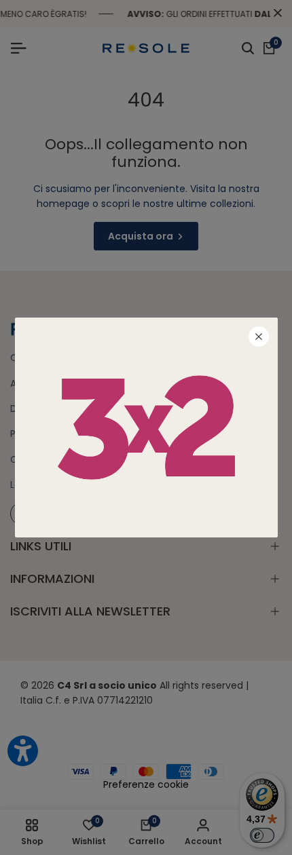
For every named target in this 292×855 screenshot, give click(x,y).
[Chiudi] (259, 336)
